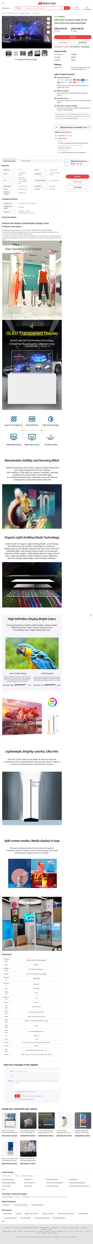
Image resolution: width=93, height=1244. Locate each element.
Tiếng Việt (43, 1233)
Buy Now (73, 37)
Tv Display (18, 1213)
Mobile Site (43, 1229)
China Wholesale (45, 1227)
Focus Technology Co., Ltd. (34, 1237)
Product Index (83, 1227)
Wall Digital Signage (51, 1179)
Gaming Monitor (73, 1179)
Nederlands (60, 1231)
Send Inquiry (63, 42)
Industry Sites (63, 1227)
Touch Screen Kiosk (29, 1183)
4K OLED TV (6, 1205)
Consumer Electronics (12, 13)
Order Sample (85, 46)
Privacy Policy (73, 1237)
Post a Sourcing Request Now (24, 1099)
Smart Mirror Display (52, 1186)
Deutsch (54, 1231)
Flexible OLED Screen (37, 1205)
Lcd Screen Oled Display (10, 1218)
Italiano (48, 1231)
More (3, 1221)
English (14, 1231)
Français (33, 1231)
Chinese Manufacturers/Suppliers (30, 1227)
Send (17, 1096)
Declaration (65, 1237)
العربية (66, 1231)
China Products (16, 1227)
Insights (50, 1229)
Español (20, 1231)
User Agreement (57, 1237)
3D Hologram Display (8, 1179)
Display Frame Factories (31, 1213)
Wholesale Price (54, 1227)
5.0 (72, 164)
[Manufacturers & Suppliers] (46, 3)
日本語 (76, 1231)
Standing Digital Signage (9, 1183)
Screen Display (7, 1213)
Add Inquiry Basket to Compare (27, 59)
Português (26, 1231)
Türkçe (37, 1233)
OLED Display (35, 13)
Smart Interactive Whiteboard (54, 1183)
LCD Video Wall (6, 1186)
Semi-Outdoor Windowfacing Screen (79, 1186)
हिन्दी (81, 1231)
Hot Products (7, 1227)
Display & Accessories (25, 13)
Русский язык (40, 1231)
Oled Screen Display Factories (66, 1213)
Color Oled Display (25, 1218)
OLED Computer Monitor (21, 1205)
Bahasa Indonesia (52, 1233)
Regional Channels (73, 1227)
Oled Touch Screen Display (41, 1218)
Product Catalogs (27, 1176)
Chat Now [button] (84, 42)
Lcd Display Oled (83, 1213)
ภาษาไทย (86, 1231)
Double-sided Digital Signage (77, 1183)
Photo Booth (27, 1179)
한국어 (71, 1231)
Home (3, 13)
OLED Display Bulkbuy (59, 1218)
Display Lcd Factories (48, 1213)
